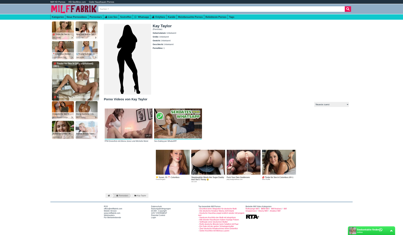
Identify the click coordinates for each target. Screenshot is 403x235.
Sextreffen (125, 17)
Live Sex (112, 17)
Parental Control (158, 215)
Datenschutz (156, 206)
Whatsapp (143, 17)
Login (153, 217)
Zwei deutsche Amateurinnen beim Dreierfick (218, 228)
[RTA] (252, 218)
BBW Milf (265, 209)
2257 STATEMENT (159, 213)
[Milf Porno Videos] (74, 13)
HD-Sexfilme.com (77, 2)
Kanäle (171, 17)
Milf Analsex (276, 209)
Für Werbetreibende (112, 217)
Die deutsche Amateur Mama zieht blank (216, 211)
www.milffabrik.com (112, 213)
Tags (231, 17)
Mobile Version (110, 211)
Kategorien (58, 17)
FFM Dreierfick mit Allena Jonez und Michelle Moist (126, 141)
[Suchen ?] (348, 9)
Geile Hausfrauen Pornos (101, 2)
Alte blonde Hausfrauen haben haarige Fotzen (219, 220)
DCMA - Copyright (159, 211)
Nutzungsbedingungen (161, 209)
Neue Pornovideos (77, 17)
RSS (106, 206)
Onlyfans (160, 17)
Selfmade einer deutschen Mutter (213, 222)
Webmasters (109, 215)
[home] (108, 195)
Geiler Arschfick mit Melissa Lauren (214, 231)
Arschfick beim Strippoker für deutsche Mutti (218, 209)
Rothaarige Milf (252, 209)
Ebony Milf (262, 211)
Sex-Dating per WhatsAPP (165, 141)
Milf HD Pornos (57, 2)
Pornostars (96, 17)
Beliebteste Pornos (215, 17)
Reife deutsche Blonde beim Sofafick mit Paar (218, 224)
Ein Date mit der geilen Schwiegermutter (216, 226)
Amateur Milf (275, 211)
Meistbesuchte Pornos (190, 17)
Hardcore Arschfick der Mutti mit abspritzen (217, 217)
